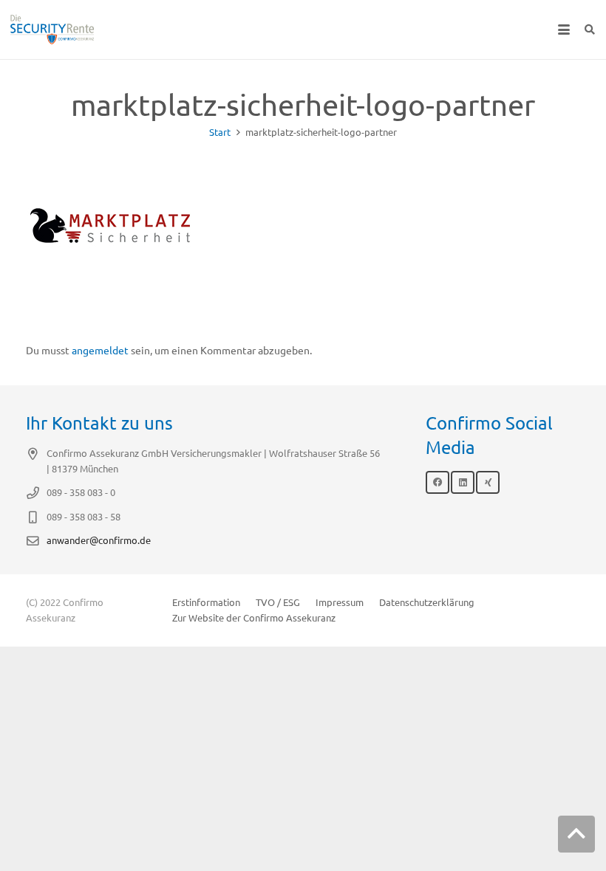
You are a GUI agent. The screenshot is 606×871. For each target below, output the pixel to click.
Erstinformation (206, 602)
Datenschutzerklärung (426, 602)
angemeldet (100, 351)
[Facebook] (437, 483)
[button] (564, 29)
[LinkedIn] (462, 483)
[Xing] (488, 483)
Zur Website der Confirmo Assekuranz (254, 618)
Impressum (340, 602)
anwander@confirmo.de (99, 540)
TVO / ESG (278, 602)
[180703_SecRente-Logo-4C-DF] (52, 29)
